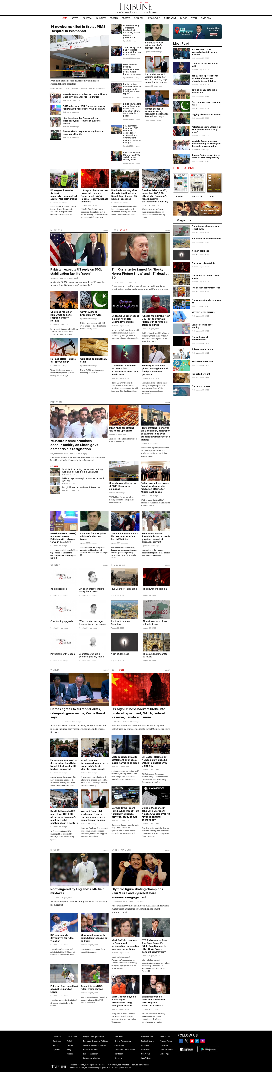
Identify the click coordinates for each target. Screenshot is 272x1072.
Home (64, 18)
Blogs (183, 18)
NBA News (145, 1049)
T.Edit (69, 1041)
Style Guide (165, 1037)
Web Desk (54, 278)
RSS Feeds (119, 1045)
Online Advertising (123, 1041)
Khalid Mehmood (57, 88)
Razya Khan (83, 88)
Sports (126, 18)
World (114, 18)
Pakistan (87, 18)
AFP (113, 722)
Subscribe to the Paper (125, 1049)
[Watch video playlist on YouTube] (197, 31)
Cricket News (147, 1037)
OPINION (55, 565)
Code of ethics (166, 1049)
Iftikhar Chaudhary (71, 88)
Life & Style (153, 18)
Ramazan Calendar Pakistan (96, 1041)
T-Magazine (170, 18)
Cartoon (206, 18)
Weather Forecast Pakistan (95, 1045)
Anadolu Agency (56, 722)
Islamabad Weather (92, 1058)
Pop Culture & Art (118, 902)
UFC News (145, 1045)
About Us (119, 1037)
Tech (194, 18)
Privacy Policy (166, 1041)
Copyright (164, 1045)
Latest (75, 18)
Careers (118, 1058)
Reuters (115, 282)
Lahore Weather (90, 1054)
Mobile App (165, 1054)
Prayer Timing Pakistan (93, 1037)
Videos (70, 1054)
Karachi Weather (90, 1049)
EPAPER (154, 12)
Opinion (138, 18)
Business (101, 18)
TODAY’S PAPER (122, 12)
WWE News (146, 1058)
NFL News (145, 1054)
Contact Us (120, 1054)
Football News (147, 1041)
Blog (69, 1049)
